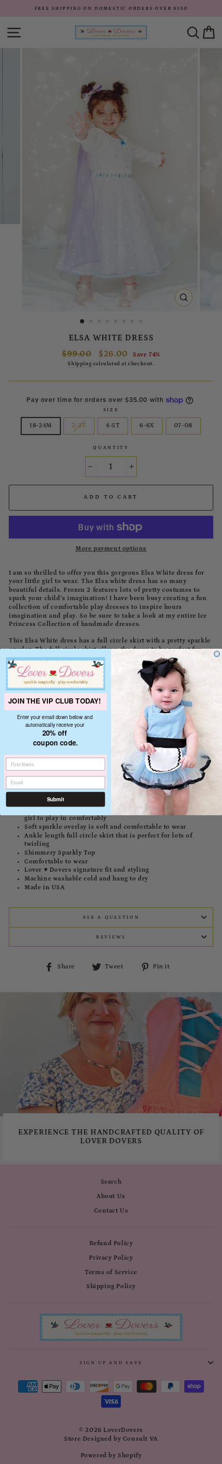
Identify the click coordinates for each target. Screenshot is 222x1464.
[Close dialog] (217, 653)
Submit (56, 799)
